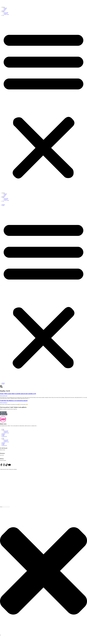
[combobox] (4, 506)
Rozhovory (6, 13)
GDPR (3, 435)
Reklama (3, 204)
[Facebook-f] (1, 465)
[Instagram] (4, 465)
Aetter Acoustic (6, 14)
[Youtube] (9, 465)
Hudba (5, 194)
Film (4, 195)
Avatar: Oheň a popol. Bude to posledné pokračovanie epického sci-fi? (18, 393)
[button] (43, 104)
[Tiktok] (6, 465)
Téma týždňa (6, 12)
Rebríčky (3, 10)
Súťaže (3, 205)
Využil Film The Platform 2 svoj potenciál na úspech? (14, 400)
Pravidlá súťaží (4, 436)
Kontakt (3, 434)
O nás (3, 15)
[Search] (0, 635)
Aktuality (5, 8)
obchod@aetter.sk (3, 461)
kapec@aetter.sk (2, 450)
